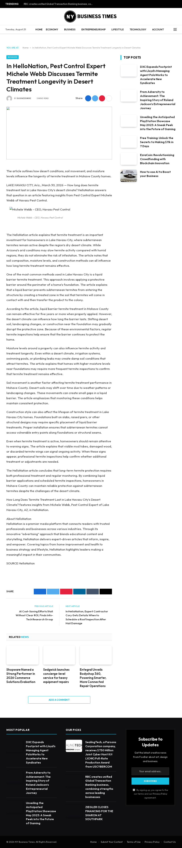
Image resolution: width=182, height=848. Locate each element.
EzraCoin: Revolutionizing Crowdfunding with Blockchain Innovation (157, 159)
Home (38, 29)
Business (70, 29)
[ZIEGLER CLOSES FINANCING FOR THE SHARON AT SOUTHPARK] (74, 811)
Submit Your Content (112, 841)
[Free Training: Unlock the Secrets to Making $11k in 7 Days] (129, 142)
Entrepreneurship (93, 29)
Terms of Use (134, 841)
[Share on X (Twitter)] (95, 98)
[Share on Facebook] (88, 98)
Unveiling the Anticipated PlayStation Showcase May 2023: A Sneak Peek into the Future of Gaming (157, 123)
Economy (52, 29)
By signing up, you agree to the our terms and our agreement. (151, 794)
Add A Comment (59, 699)
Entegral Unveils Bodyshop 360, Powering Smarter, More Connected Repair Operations (93, 678)
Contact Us (170, 841)
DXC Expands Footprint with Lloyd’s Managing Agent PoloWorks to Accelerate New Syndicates (156, 75)
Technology (138, 29)
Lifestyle (117, 29)
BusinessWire (24, 98)
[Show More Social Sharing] (109, 98)
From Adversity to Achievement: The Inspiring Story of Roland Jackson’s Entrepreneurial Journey (157, 100)
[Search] (170, 30)
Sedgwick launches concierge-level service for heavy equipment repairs (56, 676)
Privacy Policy (160, 793)
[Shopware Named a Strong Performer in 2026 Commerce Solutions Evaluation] (22, 655)
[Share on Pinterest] (102, 98)
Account (158, 29)
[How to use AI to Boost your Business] (129, 175)
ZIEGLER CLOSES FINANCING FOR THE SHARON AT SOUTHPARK (99, 813)
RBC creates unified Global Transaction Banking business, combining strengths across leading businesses (59, 4)
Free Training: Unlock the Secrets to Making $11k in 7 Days (156, 142)
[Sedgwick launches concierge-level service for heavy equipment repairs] (59, 655)
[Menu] (175, 30)
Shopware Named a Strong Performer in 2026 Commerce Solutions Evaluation (20, 676)
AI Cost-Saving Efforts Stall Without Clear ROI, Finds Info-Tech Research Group (34, 615)
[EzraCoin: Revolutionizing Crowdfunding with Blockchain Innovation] (129, 159)
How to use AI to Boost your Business (155, 174)
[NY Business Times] (91, 16)
